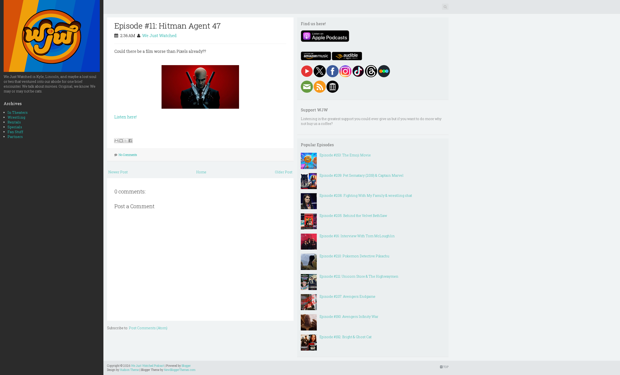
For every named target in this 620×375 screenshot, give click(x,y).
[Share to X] (125, 140)
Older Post (283, 172)
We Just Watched (159, 35)
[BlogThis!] (121, 140)
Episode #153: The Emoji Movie (345, 155)
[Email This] (116, 140)
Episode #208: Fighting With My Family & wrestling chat (365, 195)
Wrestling (16, 117)
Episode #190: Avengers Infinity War (348, 316)
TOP (445, 367)
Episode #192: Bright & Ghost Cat (345, 337)
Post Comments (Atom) (148, 328)
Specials (15, 127)
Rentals (14, 122)
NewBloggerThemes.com (179, 370)
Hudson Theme (129, 370)
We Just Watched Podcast (147, 365)
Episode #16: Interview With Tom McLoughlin (357, 236)
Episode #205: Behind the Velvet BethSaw (353, 215)
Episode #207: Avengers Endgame (347, 296)
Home (201, 172)
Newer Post (118, 172)
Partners (15, 136)
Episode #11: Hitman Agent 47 (167, 25)
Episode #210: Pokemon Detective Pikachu (354, 256)
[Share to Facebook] (130, 140)
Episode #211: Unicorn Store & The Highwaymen (358, 276)
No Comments (128, 155)
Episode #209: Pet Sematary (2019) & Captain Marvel (361, 175)
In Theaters (18, 112)
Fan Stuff (15, 132)
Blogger (186, 365)
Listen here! (125, 116)
